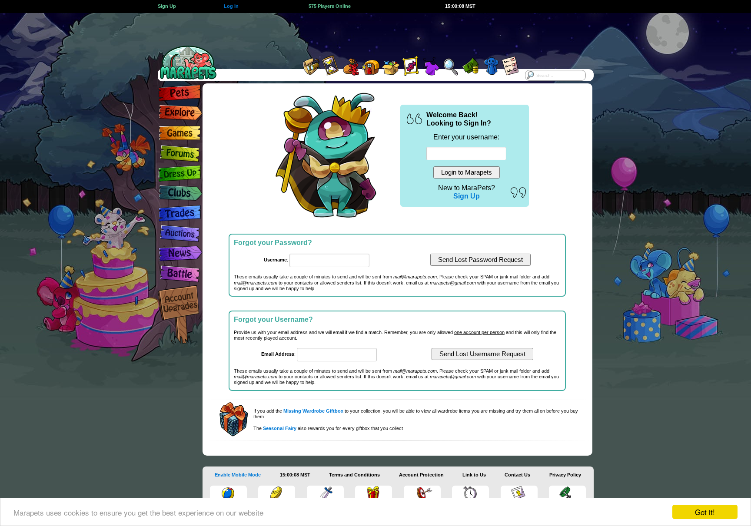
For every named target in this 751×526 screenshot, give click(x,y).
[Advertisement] (367, 32)
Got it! (705, 511)
